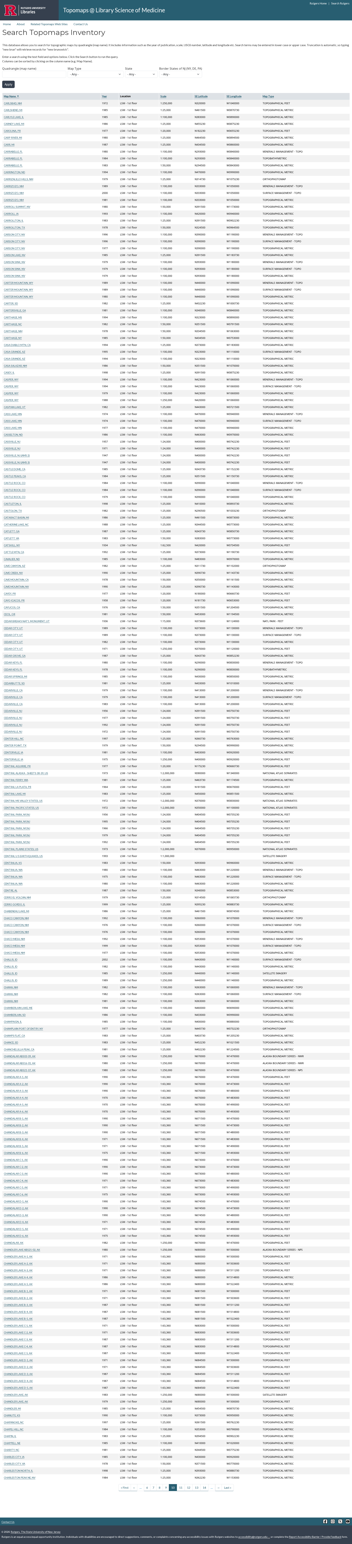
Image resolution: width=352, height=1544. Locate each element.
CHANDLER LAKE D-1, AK (18, 1360)
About (21, 24)
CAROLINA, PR (12, 130)
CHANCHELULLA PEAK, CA (19, 1049)
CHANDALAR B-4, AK (16, 1139)
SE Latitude (201, 96)
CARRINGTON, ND (14, 172)
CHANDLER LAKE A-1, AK (18, 1256)
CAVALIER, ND (12, 559)
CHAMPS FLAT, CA (14, 1035)
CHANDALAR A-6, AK (16, 1111)
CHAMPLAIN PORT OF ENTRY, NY (23, 1028)
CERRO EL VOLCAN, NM (17, 897)
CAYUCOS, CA (12, 607)
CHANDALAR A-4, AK (16, 1097)
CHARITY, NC (11, 1449)
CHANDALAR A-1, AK (16, 1076)
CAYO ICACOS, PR (14, 600)
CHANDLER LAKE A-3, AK (18, 1270)
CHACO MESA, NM (14, 938)
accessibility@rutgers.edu (252, 1536)
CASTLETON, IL (13, 503)
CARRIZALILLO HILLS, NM (18, 179)
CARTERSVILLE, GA (15, 310)
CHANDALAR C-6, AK (16, 1194)
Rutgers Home (318, 3)
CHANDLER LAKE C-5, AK (18, 1353)
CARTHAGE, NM (13, 331)
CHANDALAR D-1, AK (16, 1201)
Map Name (11, 96)
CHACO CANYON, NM (16, 918)
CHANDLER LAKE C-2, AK (18, 1332)
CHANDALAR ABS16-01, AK (20, 1063)
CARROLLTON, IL (13, 220)
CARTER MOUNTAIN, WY (18, 282)
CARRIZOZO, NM (14, 186)
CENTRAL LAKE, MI (15, 793)
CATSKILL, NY (12, 545)
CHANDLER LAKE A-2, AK (18, 1263)
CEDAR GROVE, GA (14, 655)
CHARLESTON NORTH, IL (18, 1470)
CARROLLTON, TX (14, 227)
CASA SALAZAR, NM (15, 365)
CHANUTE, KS (12, 1415)
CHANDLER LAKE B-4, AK (18, 1311)
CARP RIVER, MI (13, 137)
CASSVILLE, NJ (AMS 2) (17, 455)
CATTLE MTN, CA (14, 552)
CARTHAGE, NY (13, 337)
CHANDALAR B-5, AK (16, 1146)
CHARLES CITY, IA (14, 1456)
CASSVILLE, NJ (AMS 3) (17, 462)
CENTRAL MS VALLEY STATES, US (23, 800)
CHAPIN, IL (10, 1436)
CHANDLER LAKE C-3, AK (18, 1339)
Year (104, 96)
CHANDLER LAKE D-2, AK (18, 1366)
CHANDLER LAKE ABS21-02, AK (22, 1249)
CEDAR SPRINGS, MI (15, 676)
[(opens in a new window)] (325, 1521)
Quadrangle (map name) (19, 69)
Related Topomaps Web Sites (49, 24)
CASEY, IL (9, 372)
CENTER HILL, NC (14, 738)
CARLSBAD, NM (13, 103)
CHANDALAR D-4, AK (16, 1221)
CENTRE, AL (10, 890)
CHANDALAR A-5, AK (16, 1104)
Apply (8, 84)
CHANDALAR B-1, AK (16, 1118)
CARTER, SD (11, 303)
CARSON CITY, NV (14, 234)
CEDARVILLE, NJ (13, 710)
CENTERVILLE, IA (13, 752)
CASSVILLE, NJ (12, 441)
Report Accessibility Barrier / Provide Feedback (315, 1536)
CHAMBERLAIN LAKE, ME (18, 1007)
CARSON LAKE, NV (14, 255)
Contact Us (81, 24)
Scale (163, 96)
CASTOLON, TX (13, 510)
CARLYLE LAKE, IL (14, 117)
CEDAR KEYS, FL (13, 662)
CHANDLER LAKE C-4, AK (18, 1346)
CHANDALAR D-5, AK (16, 1228)
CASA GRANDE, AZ (14, 351)
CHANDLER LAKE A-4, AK (18, 1277)
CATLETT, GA (11, 531)
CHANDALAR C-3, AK (16, 1173)
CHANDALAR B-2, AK (16, 1125)
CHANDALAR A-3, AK (16, 1090)
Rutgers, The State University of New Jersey (35, 1531)
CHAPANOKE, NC (14, 1422)
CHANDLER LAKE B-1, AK (18, 1291)
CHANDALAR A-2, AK (16, 1083)
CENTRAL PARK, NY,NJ (17, 814)
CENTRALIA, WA (13, 869)
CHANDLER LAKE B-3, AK (18, 1304)
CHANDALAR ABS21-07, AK (20, 1070)
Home (7, 24)
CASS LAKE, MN (13, 414)
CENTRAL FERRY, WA (16, 779)
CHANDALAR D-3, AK (16, 1215)
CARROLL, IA (11, 213)
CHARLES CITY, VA (14, 1463)
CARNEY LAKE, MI (14, 123)
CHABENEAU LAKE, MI (16, 911)
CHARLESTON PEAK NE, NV (19, 1477)
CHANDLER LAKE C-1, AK (18, 1325)
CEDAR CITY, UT (13, 628)
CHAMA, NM (11, 987)
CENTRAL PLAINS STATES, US (21, 849)
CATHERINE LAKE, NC (16, 524)
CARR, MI (9, 144)
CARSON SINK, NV (14, 262)
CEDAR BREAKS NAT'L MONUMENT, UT (27, 621)
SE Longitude (234, 96)
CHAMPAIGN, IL (13, 1021)
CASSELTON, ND (13, 434)
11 (180, 1487)
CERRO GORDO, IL (14, 904)
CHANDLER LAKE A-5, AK (18, 1284)
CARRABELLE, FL (13, 151)
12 (188, 1487)
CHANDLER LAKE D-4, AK (18, 1380)
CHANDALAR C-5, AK (16, 1187)
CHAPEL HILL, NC (13, 1429)
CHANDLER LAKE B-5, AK (18, 1318)
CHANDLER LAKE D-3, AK (18, 1373)
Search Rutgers (340, 3)
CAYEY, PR (10, 593)
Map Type (74, 69)
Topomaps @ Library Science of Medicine (114, 10)
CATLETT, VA (11, 538)
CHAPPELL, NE (12, 1443)
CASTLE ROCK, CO (14, 482)
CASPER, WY (11, 379)
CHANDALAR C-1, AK (16, 1159)
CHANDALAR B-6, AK (16, 1152)
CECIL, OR (9, 614)
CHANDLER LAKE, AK (16, 1394)
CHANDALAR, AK (13, 1242)
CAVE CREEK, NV (13, 572)
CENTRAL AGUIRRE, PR (17, 766)
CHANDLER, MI (12, 1408)
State (128, 69)
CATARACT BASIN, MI (16, 517)
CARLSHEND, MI (13, 110)
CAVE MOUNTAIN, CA (16, 579)
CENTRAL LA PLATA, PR (17, 786)
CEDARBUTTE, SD (14, 683)
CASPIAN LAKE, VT (15, 407)
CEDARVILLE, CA (13, 690)
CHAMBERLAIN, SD (15, 1014)
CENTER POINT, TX (15, 745)
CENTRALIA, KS (13, 862)
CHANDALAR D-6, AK (16, 1235)
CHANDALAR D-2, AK (16, 1208)
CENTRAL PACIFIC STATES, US (21, 807)
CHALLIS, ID (10, 959)
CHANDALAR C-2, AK (16, 1166)
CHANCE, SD (11, 1042)
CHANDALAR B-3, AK (16, 1132)
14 (204, 1487)
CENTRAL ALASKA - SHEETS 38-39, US (26, 773)
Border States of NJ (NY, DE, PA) (180, 69)
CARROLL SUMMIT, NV (17, 206)
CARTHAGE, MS (13, 317)
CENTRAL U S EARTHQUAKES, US (23, 856)
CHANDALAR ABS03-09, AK (20, 1056)
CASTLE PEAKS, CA (15, 476)
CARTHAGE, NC (13, 324)
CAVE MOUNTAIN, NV (16, 586)
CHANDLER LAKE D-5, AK (18, 1387)
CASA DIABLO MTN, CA (17, 344)
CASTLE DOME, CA (14, 469)
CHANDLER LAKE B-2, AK (18, 1298)
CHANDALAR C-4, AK (16, 1180)
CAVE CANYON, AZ (14, 565)
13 (196, 1487)
